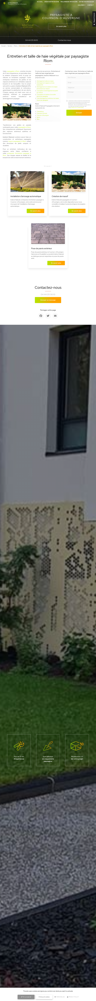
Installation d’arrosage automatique (25, 196)
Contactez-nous (64, 40)
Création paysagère (51, 2)
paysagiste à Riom (13, 71)
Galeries (81, 5)
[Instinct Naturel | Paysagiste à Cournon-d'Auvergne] (4, 3)
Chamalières (40, 111)
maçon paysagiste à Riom (17, 141)
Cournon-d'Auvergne (43, 115)
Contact (90, 5)
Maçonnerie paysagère (69, 2)
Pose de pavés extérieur (41, 248)
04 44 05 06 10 (31, 40)
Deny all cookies (45, 997)
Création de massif (60, 196)
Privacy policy (73, 997)
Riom (15, 46)
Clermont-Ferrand (42, 113)
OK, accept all (26, 997)
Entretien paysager (86, 2)
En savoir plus (61, 26)
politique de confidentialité (77, 107)
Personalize (60, 997)
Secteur (10, 46)
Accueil (40, 2)
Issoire (38, 117)
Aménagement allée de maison (45, 81)
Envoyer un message (48, 300)
